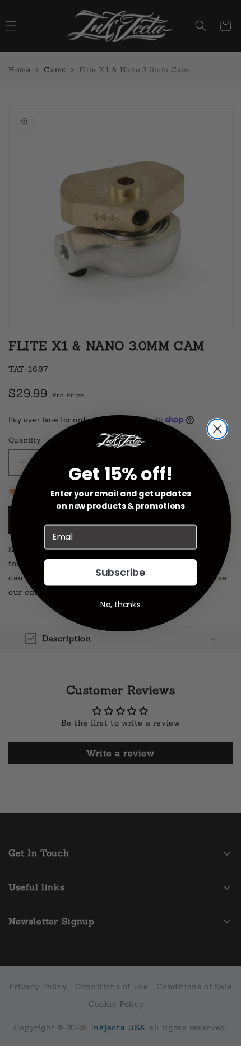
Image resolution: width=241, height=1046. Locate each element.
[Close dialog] (217, 428)
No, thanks (120, 604)
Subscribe (120, 572)
